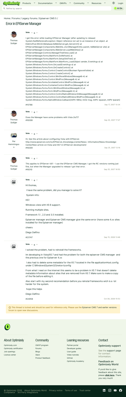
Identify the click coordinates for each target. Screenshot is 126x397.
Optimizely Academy (75, 361)
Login (120, 3)
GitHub (70, 358)
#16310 (29, 169)
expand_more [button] (34, 2)
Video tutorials (73, 355)
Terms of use (71, 390)
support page (114, 350)
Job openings (9, 352)
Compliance (9, 392)
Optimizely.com (10, 345)
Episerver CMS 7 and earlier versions (99, 307)
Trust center (85, 390)
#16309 (29, 148)
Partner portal (72, 345)
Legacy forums (29, 18)
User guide (71, 352)
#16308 (29, 120)
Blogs (37, 352)
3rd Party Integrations (27, 392)
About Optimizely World (35, 390)
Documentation (45, 3)
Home (7, 18)
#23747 (29, 237)
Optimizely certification (13, 348)
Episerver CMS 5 (47, 18)
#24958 (29, 299)
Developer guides (74, 348)
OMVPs (63, 3)
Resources (96, 3)
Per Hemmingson (13, 144)
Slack (37, 355)
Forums (16, 18)
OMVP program (41, 345)
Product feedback (42, 358)
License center (10, 355)
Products (27, 3)
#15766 (29, 105)
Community (79, 3)
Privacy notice (55, 390)
